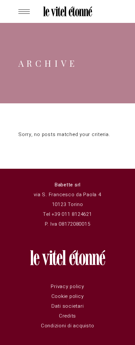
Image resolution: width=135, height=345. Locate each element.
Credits (67, 315)
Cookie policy (67, 296)
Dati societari (67, 306)
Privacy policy (67, 286)
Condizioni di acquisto (67, 325)
